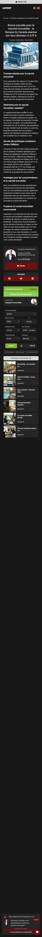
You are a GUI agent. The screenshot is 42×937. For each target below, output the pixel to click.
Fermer (36, 920)
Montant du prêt (10, 327)
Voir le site (21, 352)
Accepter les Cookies (21, 928)
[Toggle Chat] (37, 932)
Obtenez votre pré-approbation (21, 294)
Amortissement (10, 335)
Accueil (5, 18)
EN (38, 8)
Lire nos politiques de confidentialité (21, 932)
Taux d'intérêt (26, 327)
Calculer (11, 346)
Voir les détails (32, 352)
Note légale (10, 352)
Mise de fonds (9, 318)
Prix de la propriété (10, 310)
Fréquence (25, 335)
